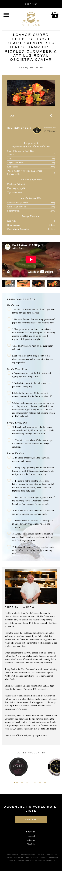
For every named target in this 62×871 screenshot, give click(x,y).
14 (47, 782)
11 (40, 782)
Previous (5, 766)
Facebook (31, 835)
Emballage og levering (36, 857)
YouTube (31, 844)
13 (45, 782)
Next (56, 766)
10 (37, 782)
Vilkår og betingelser (48, 855)
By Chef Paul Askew (31, 67)
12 (42, 782)
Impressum (53, 857)
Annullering (12, 855)
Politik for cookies (15, 857)
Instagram (31, 839)
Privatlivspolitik (28, 855)
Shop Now (31, 4)
